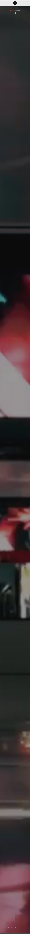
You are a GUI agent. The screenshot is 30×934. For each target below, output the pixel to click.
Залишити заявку (5, 3)
